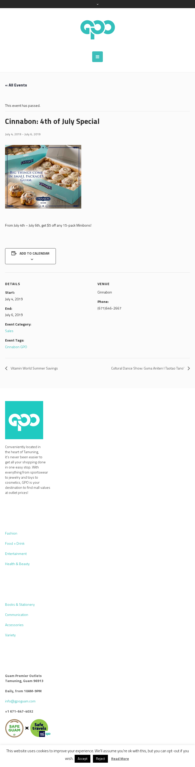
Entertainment (16, 553)
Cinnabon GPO (16, 346)
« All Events (16, 85)
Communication (16, 614)
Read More (120, 758)
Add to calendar (35, 253)
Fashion (11, 533)
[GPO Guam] (97, 29)
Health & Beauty (17, 563)
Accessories (14, 624)
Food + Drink (15, 543)
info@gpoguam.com (20, 701)
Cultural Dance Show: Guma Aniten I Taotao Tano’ (148, 368)
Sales (9, 330)
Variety (10, 635)
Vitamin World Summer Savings (34, 368)
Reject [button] (100, 758)
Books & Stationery (20, 604)
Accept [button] (82, 758)
